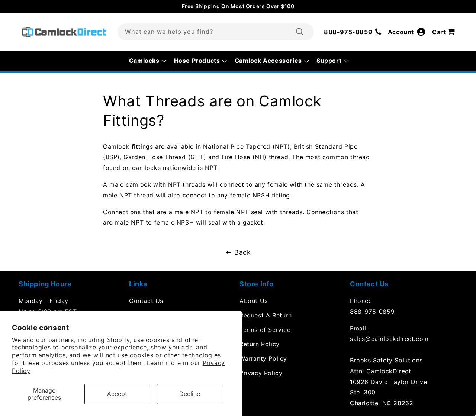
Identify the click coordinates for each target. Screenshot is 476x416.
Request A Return (265, 315)
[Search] (299, 31)
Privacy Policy (260, 373)
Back (242, 252)
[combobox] (216, 31)
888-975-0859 (372, 311)
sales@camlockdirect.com (389, 338)
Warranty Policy (263, 358)
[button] (444, 32)
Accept (117, 393)
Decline (189, 393)
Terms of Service (265, 329)
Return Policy (259, 344)
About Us (253, 300)
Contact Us (146, 300)
